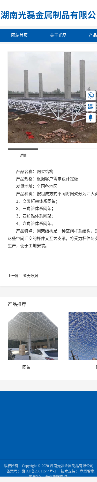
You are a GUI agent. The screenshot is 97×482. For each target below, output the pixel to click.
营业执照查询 (56, 477)
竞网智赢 (87, 471)
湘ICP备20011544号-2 (39, 471)
